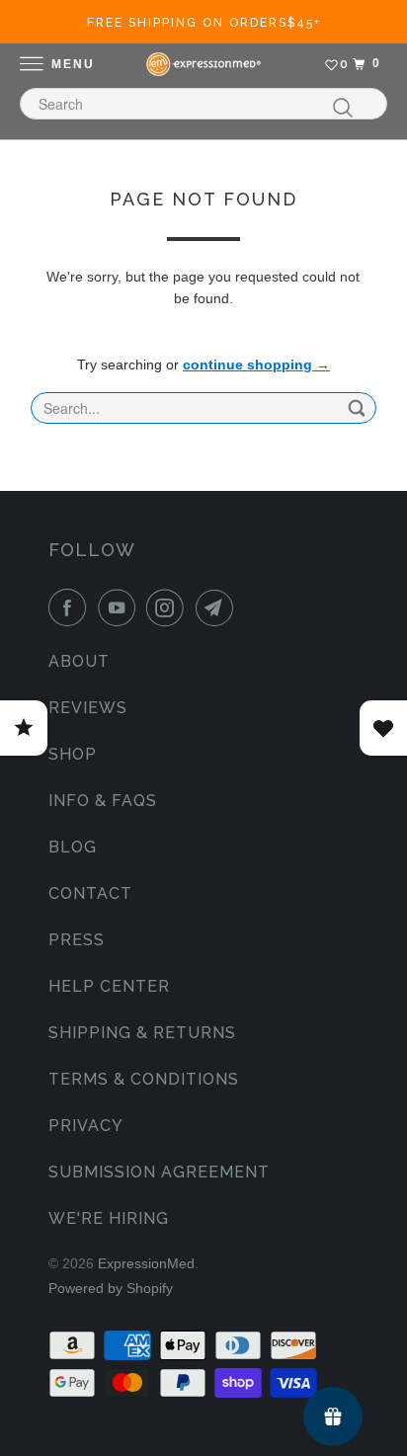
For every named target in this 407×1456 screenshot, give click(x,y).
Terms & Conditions (143, 1079)
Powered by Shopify (110, 1288)
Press (76, 939)
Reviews (87, 707)
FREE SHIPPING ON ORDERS (204, 23)
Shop (72, 754)
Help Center (109, 986)
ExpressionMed (146, 1263)
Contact (90, 893)
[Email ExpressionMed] (218, 607)
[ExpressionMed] (203, 64)
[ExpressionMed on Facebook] (71, 607)
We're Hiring (108, 1218)
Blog (72, 847)
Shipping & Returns (142, 1032)
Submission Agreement (159, 1172)
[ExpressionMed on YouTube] (120, 607)
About (79, 661)
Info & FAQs (102, 800)
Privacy (85, 1125)
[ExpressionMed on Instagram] (169, 607)
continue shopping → (256, 364)
